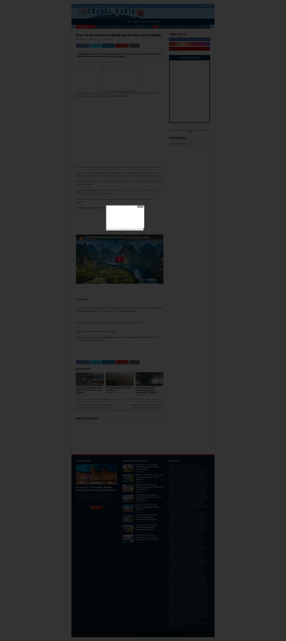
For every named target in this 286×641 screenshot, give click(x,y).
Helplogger (127, 229)
